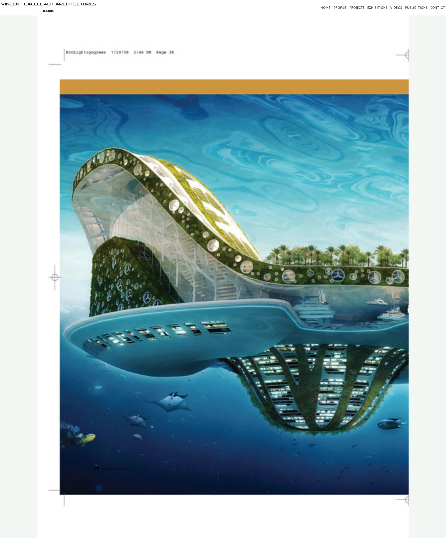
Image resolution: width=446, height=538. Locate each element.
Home (325, 8)
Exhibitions (377, 8)
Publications (416, 8)
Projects (356, 8)
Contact (438, 8)
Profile (340, 8)
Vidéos (396, 8)
